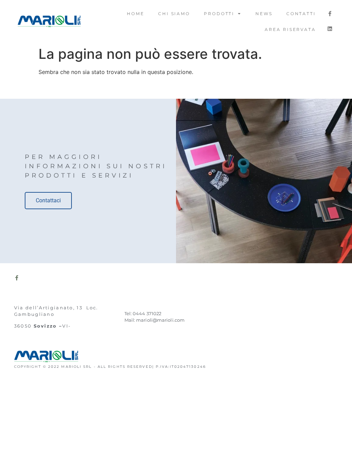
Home (135, 13)
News (264, 13)
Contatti (301, 13)
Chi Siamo (174, 13)
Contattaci (48, 200)
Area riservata (290, 29)
